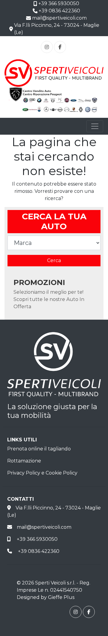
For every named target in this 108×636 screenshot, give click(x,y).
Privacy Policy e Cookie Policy (42, 473)
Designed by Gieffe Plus (45, 597)
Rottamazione (24, 461)
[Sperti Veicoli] (54, 73)
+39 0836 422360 (58, 11)
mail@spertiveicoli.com (59, 18)
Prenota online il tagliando (39, 449)
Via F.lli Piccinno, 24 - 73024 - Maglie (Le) (56, 28)
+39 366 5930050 (58, 3)
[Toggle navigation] (94, 126)
